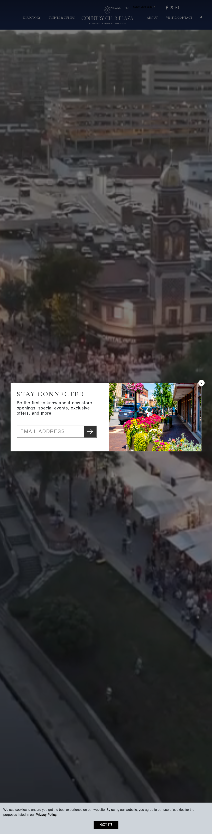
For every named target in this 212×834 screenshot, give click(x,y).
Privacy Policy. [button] (46, 815)
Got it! (106, 825)
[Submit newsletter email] (90, 431)
